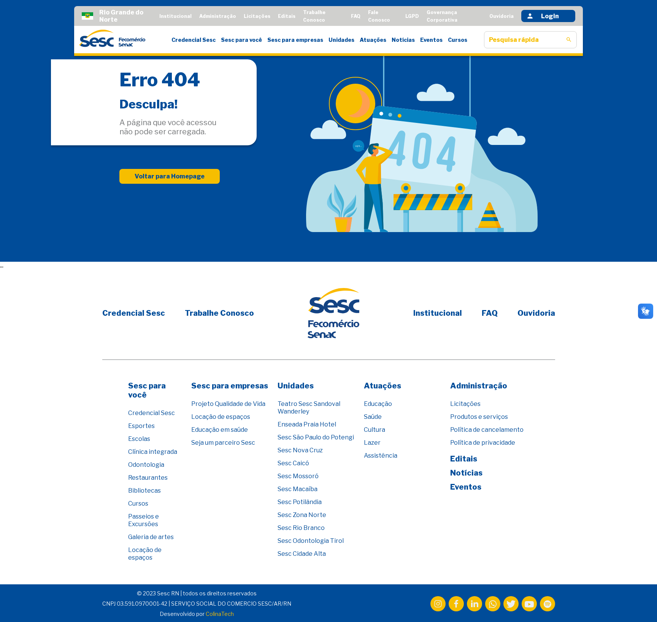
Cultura (374, 429)
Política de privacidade (482, 442)
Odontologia (146, 464)
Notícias (403, 40)
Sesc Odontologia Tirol (311, 540)
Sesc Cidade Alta (302, 553)
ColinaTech (220, 614)
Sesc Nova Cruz (300, 450)
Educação (378, 403)
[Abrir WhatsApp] (638, 602)
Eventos (431, 40)
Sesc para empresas (295, 40)
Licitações (257, 16)
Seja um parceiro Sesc (223, 442)
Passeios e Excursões (143, 520)
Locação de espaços (145, 553)
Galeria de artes (151, 537)
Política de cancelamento (487, 429)
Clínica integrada (152, 451)
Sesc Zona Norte (302, 515)
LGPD (412, 16)
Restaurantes (148, 477)
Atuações (373, 40)
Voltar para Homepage (170, 176)
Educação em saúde (219, 429)
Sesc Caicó (293, 463)
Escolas (139, 438)
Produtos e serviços (479, 416)
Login (550, 16)
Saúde (373, 416)
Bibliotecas (144, 490)
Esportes (141, 426)
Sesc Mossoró (298, 476)
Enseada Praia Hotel (307, 424)
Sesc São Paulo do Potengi (316, 437)
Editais (286, 16)
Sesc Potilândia (300, 502)
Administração (217, 16)
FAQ (355, 16)
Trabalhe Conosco (219, 313)
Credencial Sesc (193, 40)
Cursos (457, 40)
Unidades (341, 40)
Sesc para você (241, 40)
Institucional (175, 16)
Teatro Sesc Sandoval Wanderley (309, 407)
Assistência (380, 455)
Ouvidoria (501, 16)
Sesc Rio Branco (301, 527)
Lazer (372, 442)
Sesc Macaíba (297, 489)
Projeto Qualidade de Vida (228, 403)
